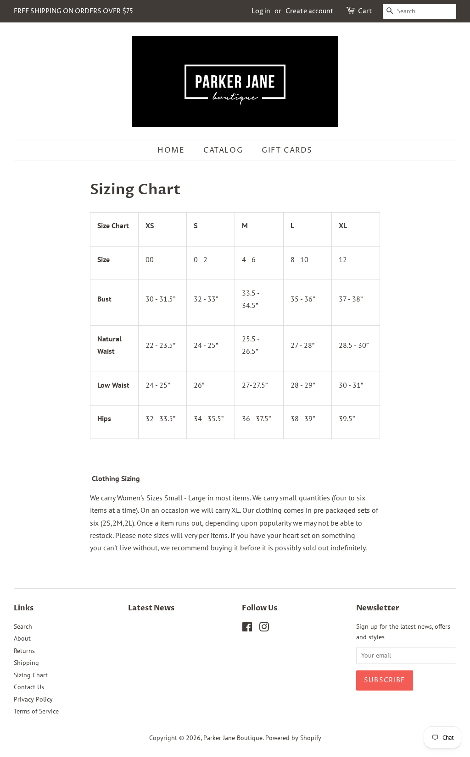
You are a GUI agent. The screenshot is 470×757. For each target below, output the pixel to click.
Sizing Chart (31, 675)
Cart (365, 11)
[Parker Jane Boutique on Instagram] (264, 629)
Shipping (26, 662)
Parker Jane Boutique (233, 738)
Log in (261, 11)
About (22, 638)
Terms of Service (36, 711)
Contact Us (29, 687)
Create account (309, 11)
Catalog (223, 150)
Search (23, 626)
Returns (24, 651)
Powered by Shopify (293, 738)
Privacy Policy (33, 699)
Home (171, 150)
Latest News (151, 608)
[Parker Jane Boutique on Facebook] (247, 629)
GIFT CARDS (287, 150)
